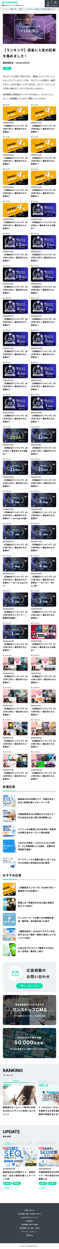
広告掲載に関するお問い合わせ (29, 1214)
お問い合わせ (29, 1210)
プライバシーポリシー (29, 1231)
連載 (7, 68)
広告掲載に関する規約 (29, 1224)
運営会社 (29, 1235)
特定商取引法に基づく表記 (30, 1228)
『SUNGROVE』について (29, 1217)
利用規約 (29, 1221)
